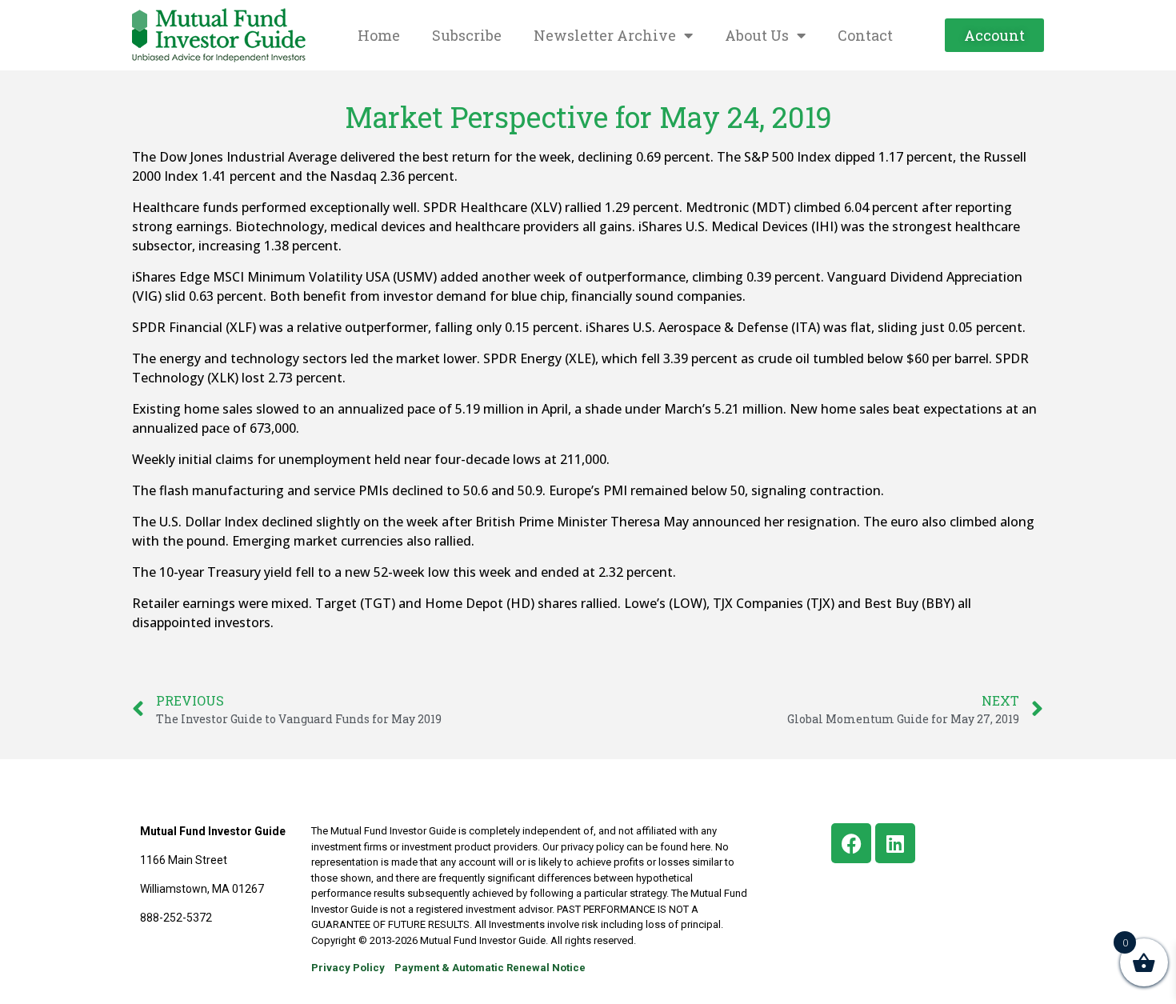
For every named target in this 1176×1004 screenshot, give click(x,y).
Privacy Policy (348, 968)
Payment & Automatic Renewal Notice (490, 968)
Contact (865, 35)
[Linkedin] (895, 843)
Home (379, 35)
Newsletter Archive (605, 35)
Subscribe (467, 35)
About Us (757, 35)
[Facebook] (851, 843)
